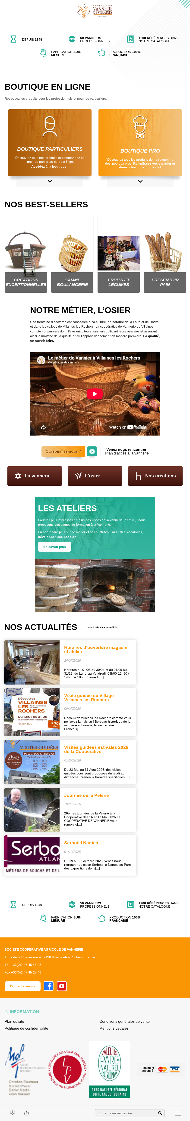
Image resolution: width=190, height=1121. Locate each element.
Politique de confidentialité (26, 1028)
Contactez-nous (22, 986)
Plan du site (14, 1021)
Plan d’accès (116, 453)
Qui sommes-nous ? (63, 451)
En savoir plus (54, 547)
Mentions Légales (114, 1028)
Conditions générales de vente (124, 1021)
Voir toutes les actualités (102, 627)
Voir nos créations (24, 58)
